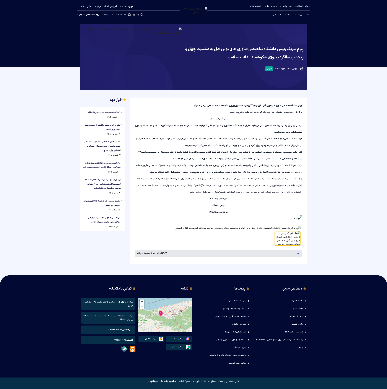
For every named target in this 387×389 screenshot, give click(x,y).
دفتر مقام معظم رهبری (237, 300)
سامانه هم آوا (297, 300)
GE (116, 14)
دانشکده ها (257, 6)
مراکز (99, 6)
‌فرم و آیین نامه (270, 14)
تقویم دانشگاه (128, 6)
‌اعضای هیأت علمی (285, 14)
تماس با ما (87, 6)
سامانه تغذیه (298, 308)
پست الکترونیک (296, 316)
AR (120, 14)
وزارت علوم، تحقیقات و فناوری (234, 308)
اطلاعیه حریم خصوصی (237, 363)
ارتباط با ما (299, 347)
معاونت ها (272, 6)
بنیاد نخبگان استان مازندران (235, 332)
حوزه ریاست (287, 6)
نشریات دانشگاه (239, 347)
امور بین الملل (110, 6)
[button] (161, 314)
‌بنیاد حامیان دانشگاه (302, 14)
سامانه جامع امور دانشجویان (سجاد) (231, 339)
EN (125, 14)
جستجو (136, 14)
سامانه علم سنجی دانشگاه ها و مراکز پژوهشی (227, 355)
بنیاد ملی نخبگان (239, 324)
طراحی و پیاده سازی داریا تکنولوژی (161, 381)
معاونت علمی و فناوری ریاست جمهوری (230, 316)
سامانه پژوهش (297, 324)
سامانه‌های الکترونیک (86, 14)
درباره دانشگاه (303, 6)
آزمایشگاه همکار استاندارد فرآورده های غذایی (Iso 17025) (279, 339)
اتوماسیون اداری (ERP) (294, 332)
